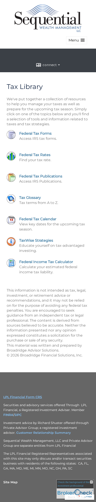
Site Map (10, 482)
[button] (76, 40)
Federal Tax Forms (35, 133)
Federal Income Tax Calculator (46, 262)
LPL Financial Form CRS (22, 397)
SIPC (18, 415)
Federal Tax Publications (40, 176)
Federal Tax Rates (34, 155)
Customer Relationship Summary (43, 433)
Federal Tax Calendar (37, 219)
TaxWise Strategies (36, 240)
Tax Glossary (30, 197)
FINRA (8, 415)
